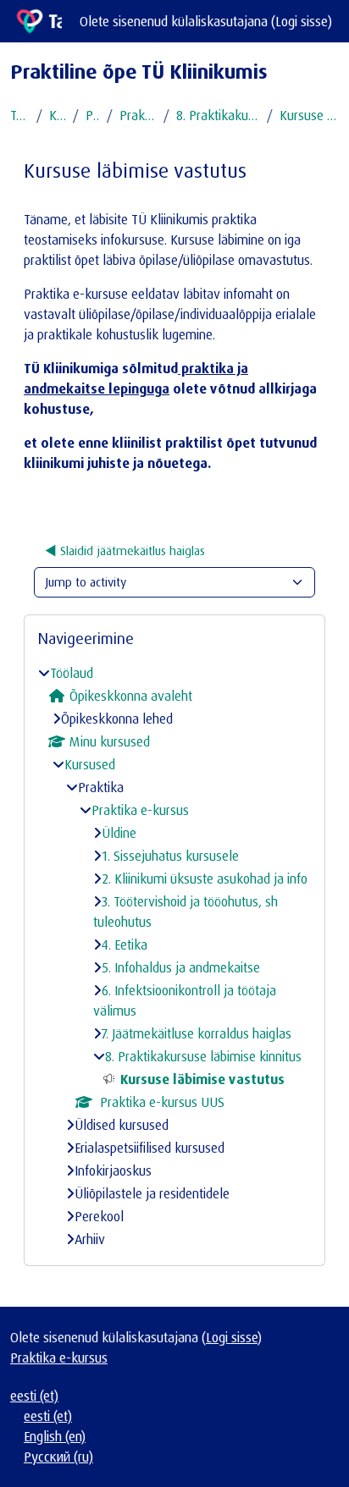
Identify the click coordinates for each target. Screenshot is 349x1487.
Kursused (57, 115)
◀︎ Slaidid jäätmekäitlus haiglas (125, 550)
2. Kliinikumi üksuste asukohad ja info (204, 878)
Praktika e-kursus (138, 115)
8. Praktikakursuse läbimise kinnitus (218, 115)
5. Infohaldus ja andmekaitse (181, 967)
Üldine (119, 832)
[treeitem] (174, 956)
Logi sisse (301, 21)
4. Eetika (124, 944)
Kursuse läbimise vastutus (309, 115)
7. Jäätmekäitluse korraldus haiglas (196, 1033)
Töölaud (20, 115)
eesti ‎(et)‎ (34, 1395)
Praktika (93, 115)
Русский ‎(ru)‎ (58, 1456)
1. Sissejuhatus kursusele (170, 855)
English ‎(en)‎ (55, 1436)
